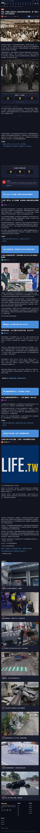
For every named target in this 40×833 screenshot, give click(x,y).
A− (27, 16)
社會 (7, 6)
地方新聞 (30, 803)
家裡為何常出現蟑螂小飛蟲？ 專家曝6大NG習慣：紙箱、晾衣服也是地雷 (17, 422)
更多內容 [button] (30, 801)
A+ (30, 16)
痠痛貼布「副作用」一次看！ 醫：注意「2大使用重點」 (14, 144)
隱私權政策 (2, 826)
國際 (30, 3)
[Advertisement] (20, 124)
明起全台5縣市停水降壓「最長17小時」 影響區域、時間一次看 (15, 238)
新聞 (4, 6)
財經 (20, 3)
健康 (18, 807)
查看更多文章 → (9, 185)
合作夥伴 (2, 818)
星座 (32, 3)
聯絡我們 (37, 0)
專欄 (25, 3)
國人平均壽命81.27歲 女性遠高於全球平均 (16, 378)
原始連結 (4, 241)
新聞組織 (30, 811)
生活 (15, 3)
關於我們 (33, 0)
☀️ (35, 3)
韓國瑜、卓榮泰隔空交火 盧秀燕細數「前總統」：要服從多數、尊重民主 (16, 546)
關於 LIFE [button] (2, 816)
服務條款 (6, 826)
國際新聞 (30, 805)
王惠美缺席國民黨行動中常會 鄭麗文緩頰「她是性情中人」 (14, 549)
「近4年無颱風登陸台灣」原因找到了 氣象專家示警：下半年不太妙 (16, 146)
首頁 (10, 3)
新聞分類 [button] (19, 801)
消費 (18, 811)
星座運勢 (30, 807)
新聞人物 (30, 809)
